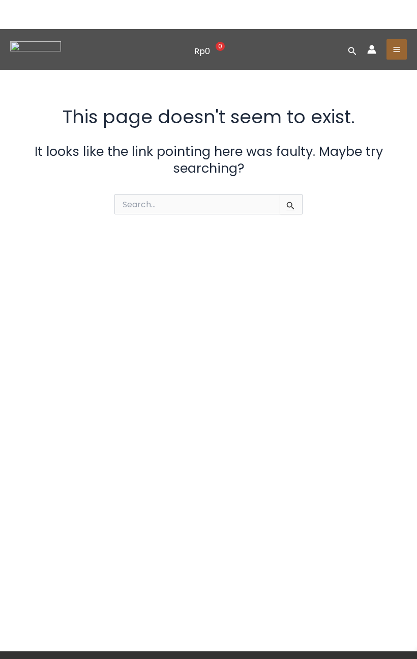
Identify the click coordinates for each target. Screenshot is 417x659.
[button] (352, 50)
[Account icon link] (371, 49)
